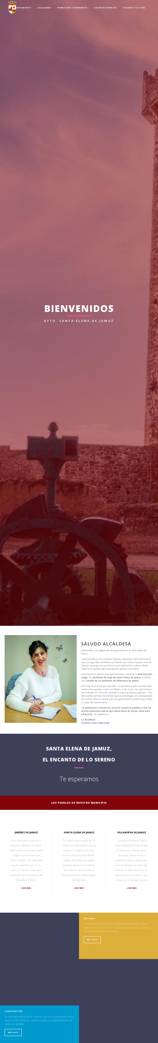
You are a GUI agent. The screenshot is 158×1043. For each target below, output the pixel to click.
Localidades (44, 7)
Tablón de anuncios (105, 7)
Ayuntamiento (22, 7)
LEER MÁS (26, 888)
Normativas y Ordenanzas (72, 7)
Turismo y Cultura (134, 7)
